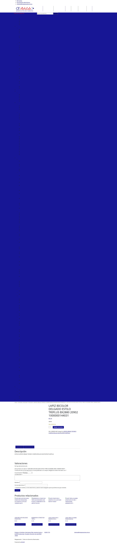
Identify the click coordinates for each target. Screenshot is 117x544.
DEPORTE (22, 29)
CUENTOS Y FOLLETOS (26, 94)
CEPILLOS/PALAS (24, 141)
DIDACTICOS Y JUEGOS (24, 232)
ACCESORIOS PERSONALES (25, 28)
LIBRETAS (22, 231)
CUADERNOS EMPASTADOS (27, 221)
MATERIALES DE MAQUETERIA (27, 271)
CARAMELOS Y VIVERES (24, 54)
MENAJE (22, 78)
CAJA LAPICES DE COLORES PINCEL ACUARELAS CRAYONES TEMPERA (28, 243)
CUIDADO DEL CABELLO (26, 123)
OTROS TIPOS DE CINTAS (26, 70)
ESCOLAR (20, 240)
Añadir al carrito (58, 427)
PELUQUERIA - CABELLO (26, 42)
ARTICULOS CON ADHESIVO (27, 323)
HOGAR (20, 75)
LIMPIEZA (74, 7)
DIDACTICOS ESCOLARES (26, 234)
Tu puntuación (19, 473)
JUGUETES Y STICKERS (23, 292)
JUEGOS (22, 239)
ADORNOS (23, 18)
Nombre (17, 482)
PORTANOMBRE (24, 349)
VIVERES (22, 60)
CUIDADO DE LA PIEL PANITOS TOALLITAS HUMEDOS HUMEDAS (28, 120)
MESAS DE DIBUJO (25, 346)
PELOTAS (22, 36)
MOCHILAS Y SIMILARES (26, 281)
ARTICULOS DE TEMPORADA (23, 15)
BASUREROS (23, 138)
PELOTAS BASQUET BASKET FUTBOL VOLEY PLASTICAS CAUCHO (27, 39)
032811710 (47, 532)
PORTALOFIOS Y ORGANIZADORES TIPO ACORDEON (26, 200)
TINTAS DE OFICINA (25, 356)
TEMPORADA (82, 7)
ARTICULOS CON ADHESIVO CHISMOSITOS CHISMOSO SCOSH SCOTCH (27, 326)
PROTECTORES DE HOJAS (26, 203)
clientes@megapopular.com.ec (24, 4)
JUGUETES (20, 289)
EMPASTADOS (23, 227)
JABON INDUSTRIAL (25, 151)
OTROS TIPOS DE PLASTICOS (27, 107)
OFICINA (20, 320)
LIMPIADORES (23, 153)
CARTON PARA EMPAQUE (26, 359)
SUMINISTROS (24, 398)
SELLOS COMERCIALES (26, 351)
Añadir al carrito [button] (20, 524)
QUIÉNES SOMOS (47, 7)
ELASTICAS (23, 68)
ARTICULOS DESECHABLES (24, 104)
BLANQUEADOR (24, 140)
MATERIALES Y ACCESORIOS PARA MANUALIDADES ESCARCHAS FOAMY (27, 278)
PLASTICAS (23, 72)
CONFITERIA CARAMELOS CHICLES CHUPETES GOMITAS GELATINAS (27, 50)
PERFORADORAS (24, 348)
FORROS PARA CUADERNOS (27, 247)
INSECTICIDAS (23, 149)
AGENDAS (22, 214)
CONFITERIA (23, 47)
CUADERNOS (21, 211)
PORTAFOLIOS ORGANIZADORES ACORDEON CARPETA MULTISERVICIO (28, 195)
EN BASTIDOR (23, 164)
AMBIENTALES (23, 136)
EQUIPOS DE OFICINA (25, 390)
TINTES (22, 133)
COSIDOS (22, 216)
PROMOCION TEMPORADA (27, 24)
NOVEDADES (21, 317)
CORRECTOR (23, 335)
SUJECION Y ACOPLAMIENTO (27, 354)
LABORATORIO (24, 252)
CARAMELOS (21, 44)
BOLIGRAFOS (23, 299)
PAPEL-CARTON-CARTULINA (25, 357)
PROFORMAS (21, 391)
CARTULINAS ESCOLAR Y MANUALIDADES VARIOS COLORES (26, 372)
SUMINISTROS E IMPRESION (25, 395)
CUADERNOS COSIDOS (26, 219)
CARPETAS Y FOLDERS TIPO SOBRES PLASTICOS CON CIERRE (27, 187)
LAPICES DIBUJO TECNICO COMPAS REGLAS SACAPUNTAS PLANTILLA (28, 266)
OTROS (94, 7)
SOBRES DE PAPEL (24, 352)
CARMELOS (21, 62)
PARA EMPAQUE (24, 315)
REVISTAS (22, 99)
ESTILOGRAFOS (24, 305)
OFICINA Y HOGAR (22, 388)
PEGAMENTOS (24, 283)
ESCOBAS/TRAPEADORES (26, 146)
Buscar (55, 13)
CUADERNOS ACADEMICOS (27, 218)
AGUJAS (22, 76)
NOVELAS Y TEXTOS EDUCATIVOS (26, 93)
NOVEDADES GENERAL (26, 81)
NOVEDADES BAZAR (23, 80)
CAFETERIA (23, 46)
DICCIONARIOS (24, 96)
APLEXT (23, 542)
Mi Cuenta (19, 1)
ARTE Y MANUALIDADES (24, 159)
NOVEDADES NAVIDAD (26, 21)
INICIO (39, 7)
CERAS (22, 143)
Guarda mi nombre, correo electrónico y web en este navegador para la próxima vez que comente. (41, 487)
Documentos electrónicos (23, 2)
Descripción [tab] (20, 447)
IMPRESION (23, 396)
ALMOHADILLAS (24, 322)
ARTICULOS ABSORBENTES (27, 114)
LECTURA (89, 7)
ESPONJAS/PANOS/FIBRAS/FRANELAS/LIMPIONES (32, 148)
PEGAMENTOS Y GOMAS (26, 284)
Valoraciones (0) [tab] (29, 447)
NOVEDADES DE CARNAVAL (27, 20)
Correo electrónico (20, 485)
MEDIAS (22, 31)
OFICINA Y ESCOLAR (58, 7)
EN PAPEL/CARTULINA (25, 169)
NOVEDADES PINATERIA (26, 88)
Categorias (19, 89)
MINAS (22, 309)
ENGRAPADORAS (24, 339)
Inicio (16, 402)
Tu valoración (18, 474)
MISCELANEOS (22, 312)
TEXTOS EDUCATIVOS (25, 101)
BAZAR (67, 7)
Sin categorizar (20, 399)
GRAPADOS (23, 229)
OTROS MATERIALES (25, 313)
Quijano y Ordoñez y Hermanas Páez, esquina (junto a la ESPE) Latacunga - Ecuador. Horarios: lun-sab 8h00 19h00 (28, 534)
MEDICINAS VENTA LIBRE (26, 128)
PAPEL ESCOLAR (24, 375)
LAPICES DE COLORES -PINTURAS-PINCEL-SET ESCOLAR (26, 258)
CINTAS (20, 67)
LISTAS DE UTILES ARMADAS (27, 270)
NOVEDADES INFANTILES (26, 318)
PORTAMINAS (23, 310)
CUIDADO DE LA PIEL (25, 117)
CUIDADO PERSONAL (23, 112)
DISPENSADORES (24, 145)
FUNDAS (22, 106)
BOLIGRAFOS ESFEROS (26, 300)
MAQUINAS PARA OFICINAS (27, 344)
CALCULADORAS (24, 330)
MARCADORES (24, 307)
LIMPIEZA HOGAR (22, 135)
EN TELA (22, 171)
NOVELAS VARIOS (24, 97)
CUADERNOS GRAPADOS (26, 226)
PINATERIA (23, 23)
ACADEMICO (23, 213)
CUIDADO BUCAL (24, 115)
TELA (21, 73)
